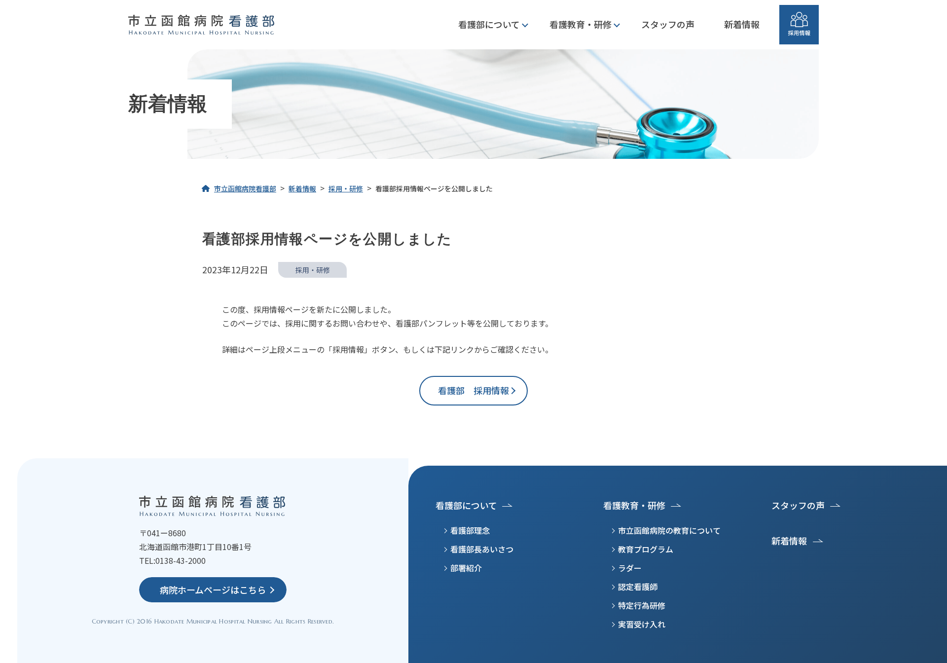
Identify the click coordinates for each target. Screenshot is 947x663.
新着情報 (742, 24)
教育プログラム (645, 549)
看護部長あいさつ (481, 549)
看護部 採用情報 (478, 390)
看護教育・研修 (580, 24)
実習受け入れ (641, 624)
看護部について (489, 24)
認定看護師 (637, 586)
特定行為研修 (641, 605)
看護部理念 (470, 530)
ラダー (630, 568)
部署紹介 (466, 568)
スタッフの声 (667, 24)
